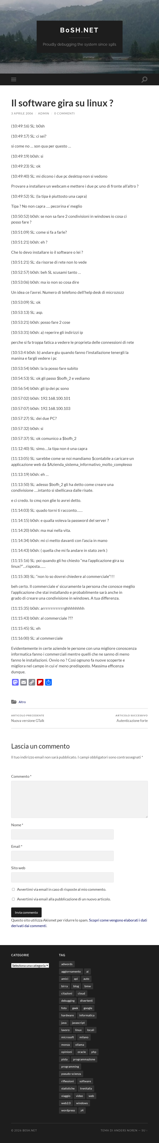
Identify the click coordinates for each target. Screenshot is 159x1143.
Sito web (18, 868)
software (85, 1081)
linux (78, 1030)
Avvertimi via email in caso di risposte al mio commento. (61, 889)
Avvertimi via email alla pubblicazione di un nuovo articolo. (64, 899)
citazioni (66, 993)
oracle (82, 1052)
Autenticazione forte (132, 718)
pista (64, 1059)
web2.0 (66, 1103)
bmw (87, 986)
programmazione (84, 1059)
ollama (79, 1044)
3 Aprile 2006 (22, 113)
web (91, 1096)
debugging (68, 1000)
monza (65, 1044)
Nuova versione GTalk (27, 718)
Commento (21, 776)
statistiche (68, 1088)
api (76, 978)
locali (90, 1030)
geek (75, 1008)
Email (16, 846)
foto (64, 1008)
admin (43, 113)
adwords (66, 964)
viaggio (65, 1096)
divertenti (86, 1000)
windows (82, 1103)
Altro (22, 702)
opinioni (66, 1052)
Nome (17, 825)
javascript (78, 1022)
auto (86, 978)
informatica (86, 1015)
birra (64, 986)
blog (76, 986)
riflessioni (67, 1081)
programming (70, 1066)
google (88, 1008)
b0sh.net (79, 30)
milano (84, 1037)
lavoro (65, 1030)
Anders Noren (125, 1130)
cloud (81, 993)
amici (64, 978)
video (79, 1096)
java (63, 1022)
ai (87, 971)
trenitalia (86, 1088)
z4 (82, 1110)
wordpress (68, 1110)
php (93, 1052)
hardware (67, 1015)
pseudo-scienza (71, 1073)
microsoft (67, 1037)
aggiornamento (71, 971)
